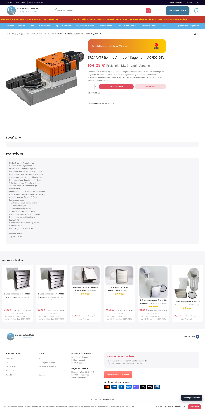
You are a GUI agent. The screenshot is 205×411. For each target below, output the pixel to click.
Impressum (43, 371)
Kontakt (9, 375)
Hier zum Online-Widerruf (118, 375)
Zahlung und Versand (47, 363)
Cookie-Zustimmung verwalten (170, 407)
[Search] (148, 10)
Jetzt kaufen (150, 86)
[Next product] (197, 34)
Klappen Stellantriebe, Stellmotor (32, 34)
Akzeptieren (194, 407)
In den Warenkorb (116, 86)
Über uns (9, 359)
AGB (40, 359)
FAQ (7, 363)
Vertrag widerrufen (191, 398)
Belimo (51, 34)
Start (8, 34)
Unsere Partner (11, 367)
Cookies (42, 375)
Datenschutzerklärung (47, 367)
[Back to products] (194, 34)
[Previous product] (192, 34)
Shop (14, 34)
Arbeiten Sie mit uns (13, 371)
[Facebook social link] (197, 337)
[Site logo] (23, 10)
